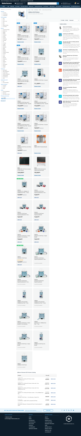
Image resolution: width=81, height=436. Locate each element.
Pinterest (71, 410)
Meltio (4, 48)
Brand (2, 28)
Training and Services (38, 6)
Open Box (4, 92)
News (30, 418)
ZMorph (4, 65)
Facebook (62, 410)
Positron (4, 53)
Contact (47, 418)
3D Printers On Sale (6, 94)
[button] (20, 3)
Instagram (67, 410)
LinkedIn (69, 410)
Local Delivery (48, 422)
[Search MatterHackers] (58, 3)
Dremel (4, 36)
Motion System (4, 84)
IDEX (4, 78)
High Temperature (6, 71)
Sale (8, 6)
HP (3, 41)
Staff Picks (12, 6)
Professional (32, 422)
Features (3, 68)
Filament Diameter (5, 95)
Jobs (46, 425)
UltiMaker (4, 61)
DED (3, 18)
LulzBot (4, 44)
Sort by (66, 20)
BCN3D (4, 33)
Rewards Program (49, 423)
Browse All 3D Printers (6, 9)
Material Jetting (5, 25)
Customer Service (23, 0)
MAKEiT (4, 45)
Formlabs (4, 40)
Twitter (64, 410)
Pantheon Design (6, 52)
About (46, 417)
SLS (3, 22)
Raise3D (4, 57)
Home (29, 9)
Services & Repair (33, 428)
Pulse (4, 56)
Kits (3, 81)
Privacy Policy (48, 428)
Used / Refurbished (6, 91)
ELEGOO (4, 37)
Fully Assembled (5, 82)
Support (31, 425)
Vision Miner (5, 64)
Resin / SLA (5, 21)
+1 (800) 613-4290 (30, 0)
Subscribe (48, 410)
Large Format (5, 72)
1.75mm (4, 97)
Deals (2, 90)
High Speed (5, 70)
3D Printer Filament (24, 6)
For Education (5, 14)
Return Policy (48, 427)
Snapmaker (5, 59)
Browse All (3, 100)
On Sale (62, 20)
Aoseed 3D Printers (6, 29)
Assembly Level (4, 80)
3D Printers (17, 6)
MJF (3, 23)
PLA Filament (45, 6)
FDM (40, 9)
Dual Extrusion (5, 76)
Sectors (2, 11)
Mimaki (4, 49)
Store (32, 9)
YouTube (73, 410)
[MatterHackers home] (7, 3)
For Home (4, 12)
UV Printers (5, 26)
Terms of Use (48, 430)
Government (32, 427)
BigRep (4, 32)
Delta (4, 88)
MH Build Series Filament (75, 6)
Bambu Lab (31, 6)
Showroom (31, 420)
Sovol (4, 60)
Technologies (4, 17)
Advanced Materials (6, 74)
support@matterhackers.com (12, 418)
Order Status (48, 420)
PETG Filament (58, 6)
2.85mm (4, 98)
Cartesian (4, 85)
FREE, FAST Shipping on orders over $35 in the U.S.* (10, 0)
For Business (5, 15)
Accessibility (48, 432)
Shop (30, 417)
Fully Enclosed (5, 75)
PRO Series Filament (66, 6)
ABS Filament (52, 6)
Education (31, 423)
